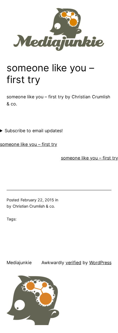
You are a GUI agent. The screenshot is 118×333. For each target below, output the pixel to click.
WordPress (100, 262)
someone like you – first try (28, 144)
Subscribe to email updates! (34, 130)
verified (73, 262)
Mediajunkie (19, 262)
